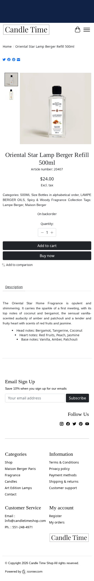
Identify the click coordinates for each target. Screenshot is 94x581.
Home (7, 46)
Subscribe (77, 398)
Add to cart (47, 245)
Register (55, 516)
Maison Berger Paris (20, 468)
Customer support (63, 488)
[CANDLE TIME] (26, 29)
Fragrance (12, 475)
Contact (10, 494)
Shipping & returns (63, 481)
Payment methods (63, 475)
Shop (9, 462)
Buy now (47, 255)
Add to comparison (19, 265)
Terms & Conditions (64, 462)
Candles (11, 481)
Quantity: (47, 224)
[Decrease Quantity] (42, 232)
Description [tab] (14, 287)
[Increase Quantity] (52, 232)
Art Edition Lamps (18, 488)
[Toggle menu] (86, 29)
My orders (57, 522)
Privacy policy (59, 468)
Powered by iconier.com (23, 571)
